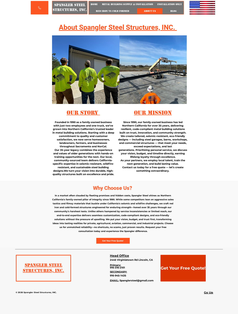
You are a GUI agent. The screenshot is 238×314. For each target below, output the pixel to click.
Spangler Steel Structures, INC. (43, 267)
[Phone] (39, 7)
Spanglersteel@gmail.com (137, 280)
